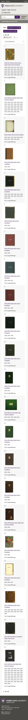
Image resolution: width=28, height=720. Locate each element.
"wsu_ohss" (13, 27)
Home (3, 1)
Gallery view (8, 37)
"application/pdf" (9, 31)
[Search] (17, 17)
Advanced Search (23, 17)
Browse (8, 1)
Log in (25, 1)
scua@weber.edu (7, 712)
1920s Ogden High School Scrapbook (13, 134)
